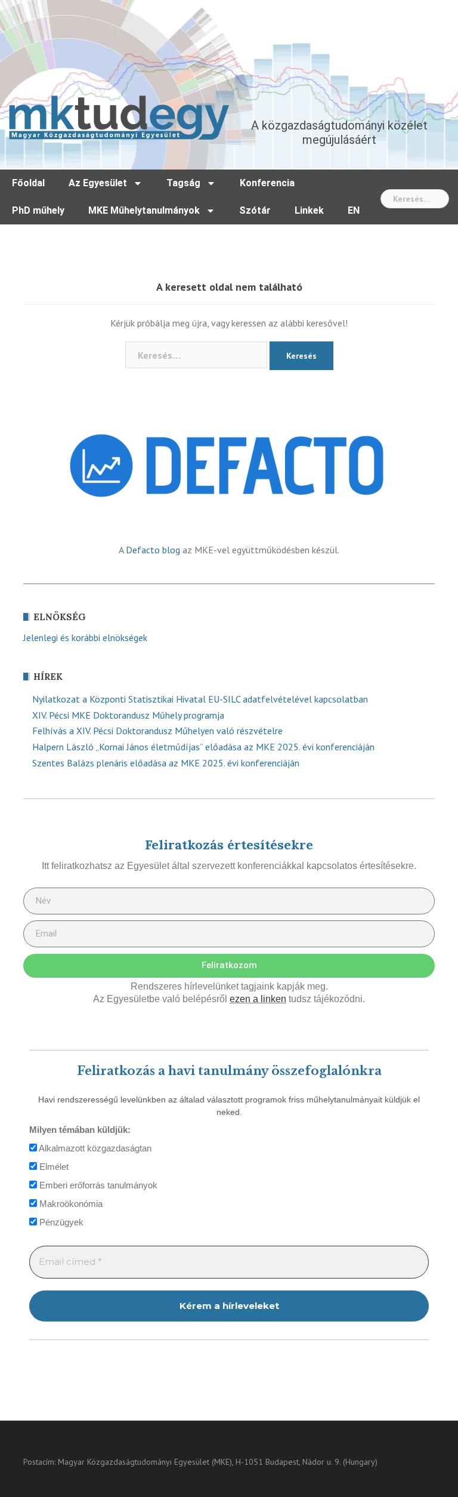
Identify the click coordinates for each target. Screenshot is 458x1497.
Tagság (183, 183)
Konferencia (267, 183)
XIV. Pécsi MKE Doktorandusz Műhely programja (128, 715)
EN (354, 210)
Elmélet (53, 1167)
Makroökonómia (70, 1204)
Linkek (309, 210)
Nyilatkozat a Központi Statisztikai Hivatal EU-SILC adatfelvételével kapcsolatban (200, 699)
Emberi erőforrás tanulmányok (97, 1185)
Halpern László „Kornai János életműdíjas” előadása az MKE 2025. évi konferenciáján (203, 747)
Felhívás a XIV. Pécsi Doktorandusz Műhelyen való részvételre (157, 731)
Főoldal (28, 183)
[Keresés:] (414, 198)
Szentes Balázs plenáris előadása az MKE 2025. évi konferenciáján (165, 763)
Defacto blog (153, 550)
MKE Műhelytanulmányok (144, 210)
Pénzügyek (60, 1222)
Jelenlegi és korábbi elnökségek (85, 637)
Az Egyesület (98, 183)
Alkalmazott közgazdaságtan (94, 1148)
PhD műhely (38, 210)
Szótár (255, 210)
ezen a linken (258, 999)
